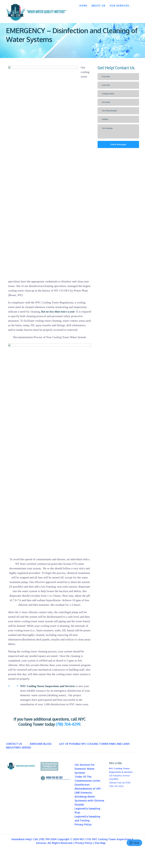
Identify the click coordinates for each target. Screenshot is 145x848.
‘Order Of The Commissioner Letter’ (88, 778)
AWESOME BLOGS (41, 743)
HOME (83, 6)
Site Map (100, 842)
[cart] (135, 5)
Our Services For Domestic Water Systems (85, 768)
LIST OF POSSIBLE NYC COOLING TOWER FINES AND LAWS (94, 743)
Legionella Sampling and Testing (87, 818)
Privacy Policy (83, 824)
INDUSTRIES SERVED (18, 747)
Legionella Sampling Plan (87, 810)
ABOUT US (98, 6)
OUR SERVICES (119, 6)
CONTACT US (14, 743)
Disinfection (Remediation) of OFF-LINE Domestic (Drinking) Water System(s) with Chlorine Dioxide (89, 794)
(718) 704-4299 (68, 724)
